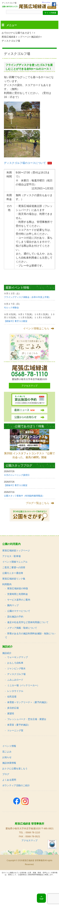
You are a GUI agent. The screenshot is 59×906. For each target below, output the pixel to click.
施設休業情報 (9, 763)
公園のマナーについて (18, 611)
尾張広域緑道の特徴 (17, 588)
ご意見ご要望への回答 (13, 567)
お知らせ (6, 757)
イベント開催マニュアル (15, 561)
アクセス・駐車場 (11, 556)
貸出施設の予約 (15, 616)
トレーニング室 (15, 730)
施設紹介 (35, 36)
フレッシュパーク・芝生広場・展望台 (26, 719)
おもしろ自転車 (15, 662)
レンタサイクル (15, 691)
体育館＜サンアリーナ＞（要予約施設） (28, 702)
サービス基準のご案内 (18, 599)
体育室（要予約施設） (18, 724)
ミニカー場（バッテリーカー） (23, 685)
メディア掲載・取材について (22, 628)
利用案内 (6, 584)
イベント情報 (9, 746)
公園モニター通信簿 (12, 573)
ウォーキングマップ (17, 657)
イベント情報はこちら (36, 328)
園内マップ (13, 605)
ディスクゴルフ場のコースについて (25, 163)
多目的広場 (13, 708)
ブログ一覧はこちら (37, 503)
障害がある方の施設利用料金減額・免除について (30, 635)
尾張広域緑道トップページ (15, 36)
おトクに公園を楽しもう (15, 768)
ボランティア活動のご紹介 (16, 785)
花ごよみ (6, 751)
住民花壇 (11, 696)
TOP (41, 899)
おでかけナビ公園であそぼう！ (18, 32)
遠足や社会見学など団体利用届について (28, 622)
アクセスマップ (29, 385)
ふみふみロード (15, 679)
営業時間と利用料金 (17, 594)
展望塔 (10, 713)
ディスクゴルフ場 (16, 674)
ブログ (5, 774)
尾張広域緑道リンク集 (13, 578)
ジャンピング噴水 (16, 668)
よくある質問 (9, 779)
